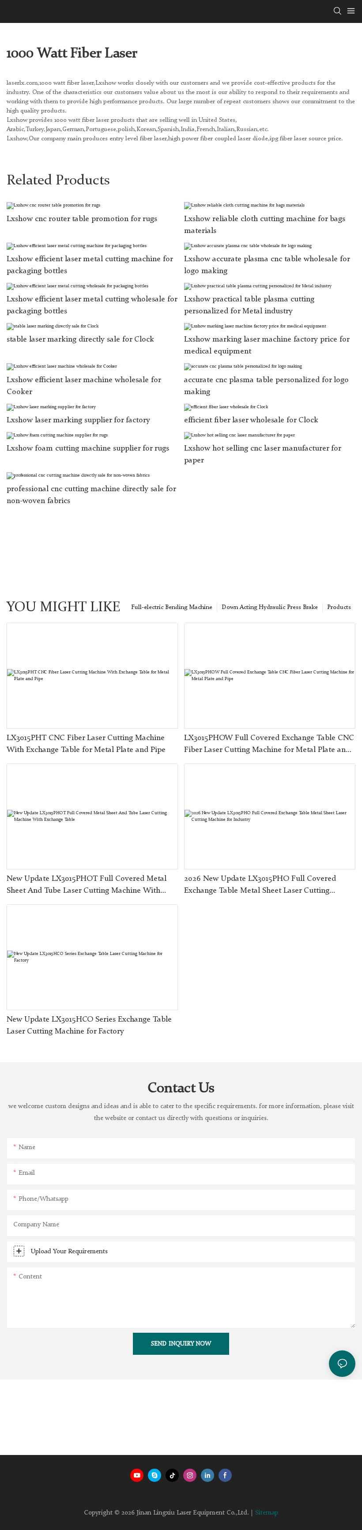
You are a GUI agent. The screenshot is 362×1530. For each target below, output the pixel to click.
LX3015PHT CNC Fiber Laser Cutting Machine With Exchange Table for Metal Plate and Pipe (86, 744)
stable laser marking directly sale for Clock (80, 339)
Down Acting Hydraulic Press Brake (270, 607)
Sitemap (266, 1513)
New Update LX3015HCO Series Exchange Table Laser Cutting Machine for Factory (89, 1025)
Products (339, 607)
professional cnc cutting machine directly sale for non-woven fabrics (91, 495)
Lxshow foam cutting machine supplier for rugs (88, 448)
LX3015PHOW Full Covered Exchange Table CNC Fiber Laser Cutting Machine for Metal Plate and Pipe (269, 745)
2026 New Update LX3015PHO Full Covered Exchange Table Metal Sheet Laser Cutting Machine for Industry (260, 886)
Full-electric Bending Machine (171, 607)
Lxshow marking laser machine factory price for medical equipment (266, 345)
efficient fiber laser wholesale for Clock (251, 420)
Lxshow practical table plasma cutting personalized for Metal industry (249, 305)
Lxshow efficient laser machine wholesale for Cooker (84, 386)
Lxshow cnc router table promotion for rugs (82, 219)
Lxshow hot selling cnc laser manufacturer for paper (262, 454)
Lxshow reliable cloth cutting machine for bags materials (264, 225)
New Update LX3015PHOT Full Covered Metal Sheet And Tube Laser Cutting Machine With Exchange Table (86, 886)
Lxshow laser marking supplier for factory (78, 420)
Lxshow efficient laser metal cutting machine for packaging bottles (90, 265)
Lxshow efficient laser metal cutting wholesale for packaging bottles (92, 305)
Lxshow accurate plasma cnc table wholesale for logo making (267, 265)
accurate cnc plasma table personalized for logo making (266, 386)
